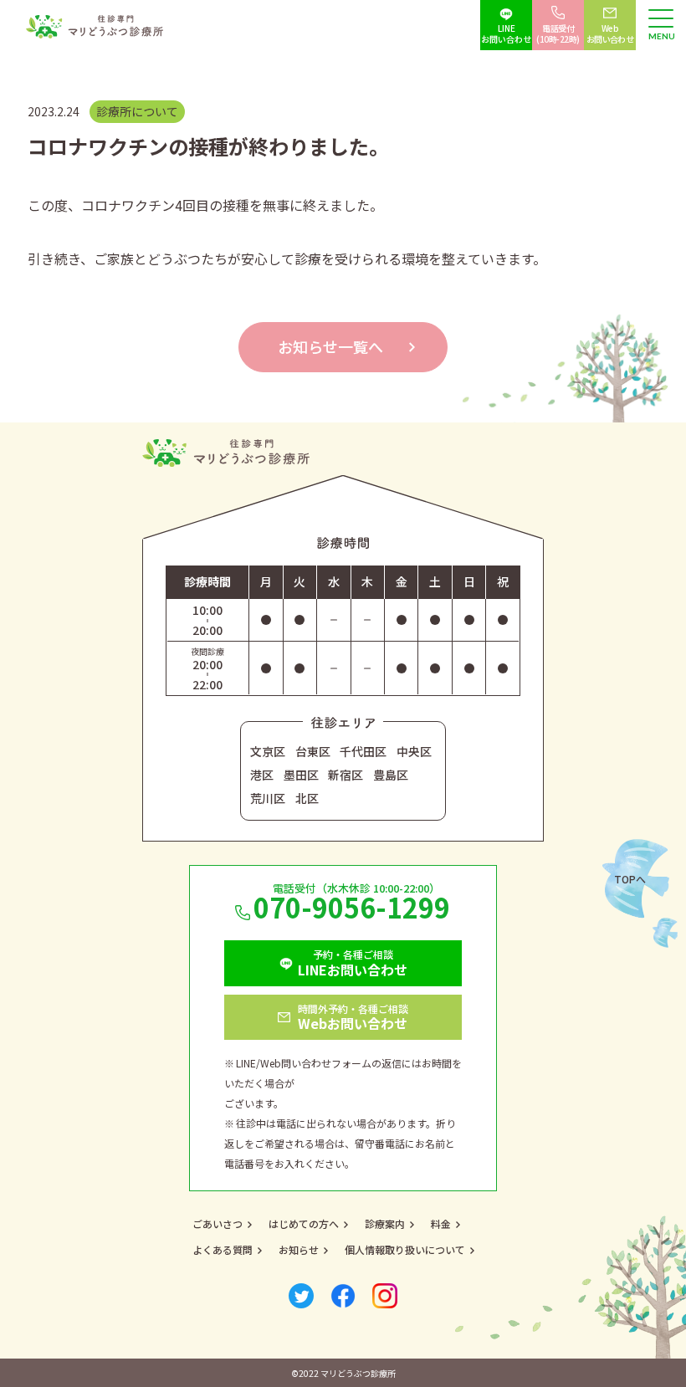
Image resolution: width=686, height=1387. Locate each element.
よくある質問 (222, 1249)
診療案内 (385, 1223)
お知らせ (299, 1249)
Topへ (630, 879)
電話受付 (558, 33)
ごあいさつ (217, 1223)
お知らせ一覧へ (330, 346)
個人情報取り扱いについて (405, 1249)
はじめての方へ (304, 1223)
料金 (441, 1223)
